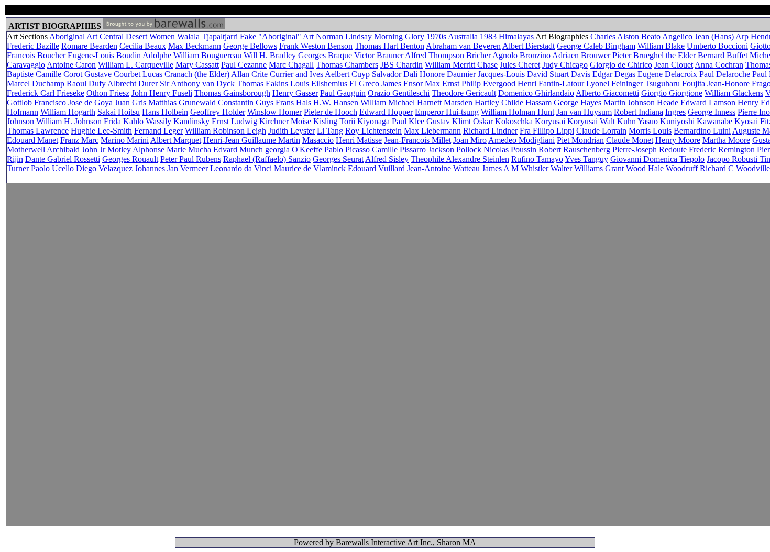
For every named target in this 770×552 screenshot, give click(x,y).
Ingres (675, 111)
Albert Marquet (175, 140)
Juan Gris (130, 102)
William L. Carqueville (135, 64)
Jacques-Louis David (512, 74)
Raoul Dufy (86, 83)
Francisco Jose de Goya (73, 102)
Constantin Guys (245, 102)
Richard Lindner (490, 130)
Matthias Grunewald (182, 102)
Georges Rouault (130, 158)
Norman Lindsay (344, 36)
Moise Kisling (314, 121)
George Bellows (250, 45)
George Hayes (577, 102)
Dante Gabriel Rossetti (62, 158)
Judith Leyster (291, 130)
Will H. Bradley (270, 55)
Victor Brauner (378, 55)
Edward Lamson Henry (719, 102)
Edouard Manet (32, 140)
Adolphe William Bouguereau (191, 55)
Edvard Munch (238, 149)
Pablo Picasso (347, 149)
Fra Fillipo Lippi (547, 130)
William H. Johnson (69, 121)
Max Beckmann (194, 45)
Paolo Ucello (52, 168)
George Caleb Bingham (596, 45)
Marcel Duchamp (35, 83)
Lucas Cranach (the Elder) (185, 74)
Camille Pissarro (399, 149)
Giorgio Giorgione (671, 93)
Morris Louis (650, 130)
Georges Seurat (338, 158)
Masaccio (318, 140)
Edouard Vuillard (376, 168)
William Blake (661, 45)
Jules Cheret (520, 64)
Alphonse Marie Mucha (172, 149)
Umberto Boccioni (717, 45)
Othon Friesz (107, 93)
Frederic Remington (722, 149)
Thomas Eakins (262, 83)
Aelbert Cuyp (347, 74)
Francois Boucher (36, 55)
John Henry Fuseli (161, 93)
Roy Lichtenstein (373, 130)
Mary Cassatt (197, 64)
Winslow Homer (274, 111)
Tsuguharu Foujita (675, 83)
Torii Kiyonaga (364, 121)
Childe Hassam (526, 102)
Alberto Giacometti (607, 93)
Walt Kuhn (618, 121)
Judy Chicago (565, 64)
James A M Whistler (515, 168)
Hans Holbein (165, 111)
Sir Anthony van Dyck (197, 83)
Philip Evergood (488, 83)
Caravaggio (26, 64)
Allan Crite (249, 74)
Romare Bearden (89, 45)
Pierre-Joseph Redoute (649, 149)
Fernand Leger (158, 130)
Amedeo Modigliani (521, 140)
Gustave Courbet (112, 74)
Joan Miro (470, 140)
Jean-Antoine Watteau (443, 168)
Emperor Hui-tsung (447, 111)
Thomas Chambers (347, 64)
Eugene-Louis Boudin (104, 55)
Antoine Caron (71, 64)
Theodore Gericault (464, 93)
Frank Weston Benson (316, 45)
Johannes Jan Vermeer (171, 168)
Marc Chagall (291, 64)
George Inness (711, 111)
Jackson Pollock (454, 149)
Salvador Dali (394, 74)
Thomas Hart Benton (389, 45)
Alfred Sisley (387, 158)
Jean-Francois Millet (417, 140)
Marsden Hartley (471, 102)
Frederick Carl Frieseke (45, 93)
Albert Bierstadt (528, 45)
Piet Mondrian (580, 140)
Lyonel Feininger (614, 83)
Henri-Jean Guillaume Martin (251, 140)
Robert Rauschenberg (574, 149)
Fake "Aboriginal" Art (277, 36)
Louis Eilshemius (318, 83)
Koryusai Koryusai (566, 121)
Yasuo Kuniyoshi (666, 121)
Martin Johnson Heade (640, 102)
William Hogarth (67, 111)
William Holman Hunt (517, 111)
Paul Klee (408, 121)
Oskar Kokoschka (503, 121)
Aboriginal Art (73, 36)
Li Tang (330, 130)
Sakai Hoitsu (118, 111)
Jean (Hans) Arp (722, 36)
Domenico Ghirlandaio (536, 93)
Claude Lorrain (601, 130)
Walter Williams (577, 168)
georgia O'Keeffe (293, 149)
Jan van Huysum (584, 111)
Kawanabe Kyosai (727, 121)
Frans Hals (293, 102)
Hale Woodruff (673, 168)
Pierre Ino (754, 111)
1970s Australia (452, 36)
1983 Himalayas (507, 36)
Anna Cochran (719, 64)
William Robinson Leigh (225, 130)
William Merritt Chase (461, 64)
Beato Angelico (666, 36)
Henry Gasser (295, 93)
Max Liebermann (432, 130)
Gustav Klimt (448, 121)
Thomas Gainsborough (232, 93)
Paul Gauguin (343, 93)
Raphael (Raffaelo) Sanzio (267, 158)
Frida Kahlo (124, 121)
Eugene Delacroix (667, 74)
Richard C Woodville (735, 168)
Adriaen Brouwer (581, 55)
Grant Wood (625, 168)
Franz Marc (79, 140)
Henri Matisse (359, 140)
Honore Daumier (448, 74)
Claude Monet (629, 140)
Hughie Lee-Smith (101, 130)
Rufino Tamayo (537, 158)
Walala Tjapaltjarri (207, 36)
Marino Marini (125, 140)
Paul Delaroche (724, 74)
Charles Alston (614, 36)
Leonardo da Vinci (241, 168)
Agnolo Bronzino (521, 55)
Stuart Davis (569, 74)
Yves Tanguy (586, 158)
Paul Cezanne (244, 64)
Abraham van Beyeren (463, 45)
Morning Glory (399, 36)
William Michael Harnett (401, 102)
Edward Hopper (386, 111)
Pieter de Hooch (330, 111)
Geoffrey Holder (217, 111)
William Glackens (734, 93)
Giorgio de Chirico (621, 64)
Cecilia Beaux (142, 45)
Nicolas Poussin (509, 149)
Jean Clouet (673, 64)
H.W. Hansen (335, 102)
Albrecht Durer (132, 83)
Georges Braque (325, 55)
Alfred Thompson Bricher (448, 55)
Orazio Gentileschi (399, 93)
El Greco (364, 83)
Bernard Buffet (722, 55)
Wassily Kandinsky (178, 121)
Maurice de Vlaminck (310, 168)
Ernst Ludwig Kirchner (250, 121)
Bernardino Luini (702, 130)
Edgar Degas (613, 74)
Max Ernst (442, 83)
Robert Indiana (638, 111)
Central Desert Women (137, 36)
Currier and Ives (296, 74)
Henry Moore (677, 140)
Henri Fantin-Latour (551, 83)
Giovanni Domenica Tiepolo (657, 158)
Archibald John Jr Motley (89, 149)
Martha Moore (726, 140)
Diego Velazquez (104, 168)
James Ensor (402, 83)
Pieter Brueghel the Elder (654, 55)
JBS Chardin (401, 64)
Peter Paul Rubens (190, 158)
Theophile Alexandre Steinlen (460, 158)
